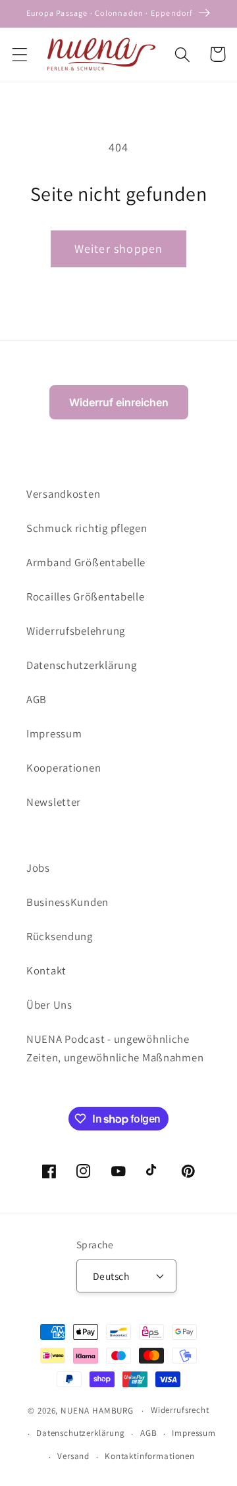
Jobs (38, 868)
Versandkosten (63, 494)
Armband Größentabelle (85, 562)
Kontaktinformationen (150, 1456)
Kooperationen (63, 767)
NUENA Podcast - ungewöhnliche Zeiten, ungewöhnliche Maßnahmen (114, 1048)
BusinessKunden (67, 902)
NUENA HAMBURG (97, 1410)
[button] (20, 54)
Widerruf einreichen (119, 402)
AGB (36, 699)
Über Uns (49, 1004)
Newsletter (53, 802)
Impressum (54, 733)
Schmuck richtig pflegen (86, 528)
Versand (73, 1456)
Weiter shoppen (118, 248)
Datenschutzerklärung (81, 665)
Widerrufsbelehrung (75, 631)
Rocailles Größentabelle (85, 596)
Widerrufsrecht (180, 1410)
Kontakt (46, 970)
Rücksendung (59, 936)
